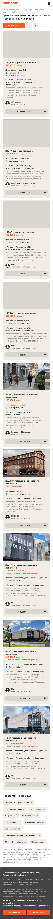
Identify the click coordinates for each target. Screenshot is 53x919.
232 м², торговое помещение (20, 151)
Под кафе (11, 816)
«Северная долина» (29, 573)
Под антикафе (30, 816)
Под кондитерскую (15, 809)
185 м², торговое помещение (19, 232)
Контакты (7, 901)
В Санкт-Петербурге (15, 842)
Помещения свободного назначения (22, 835)
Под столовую (12, 822)
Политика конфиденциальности (28, 901)
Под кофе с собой (34, 822)
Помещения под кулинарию (18, 803)
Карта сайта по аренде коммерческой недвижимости (26, 905)
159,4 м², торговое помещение (20, 313)
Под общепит (37, 809)
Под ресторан (12, 829)
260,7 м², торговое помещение (20, 62)
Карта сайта (8, 903)
